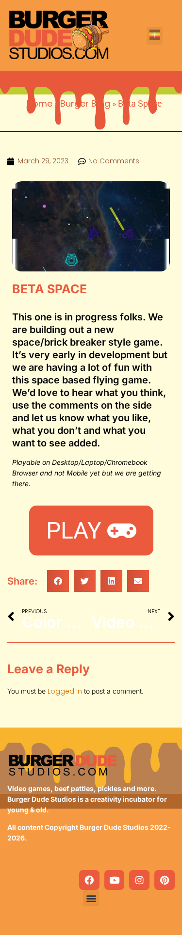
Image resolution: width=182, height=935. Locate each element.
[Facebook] (89, 880)
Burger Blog (85, 103)
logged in (65, 691)
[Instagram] (139, 880)
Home (39, 103)
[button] (155, 36)
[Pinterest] (164, 880)
